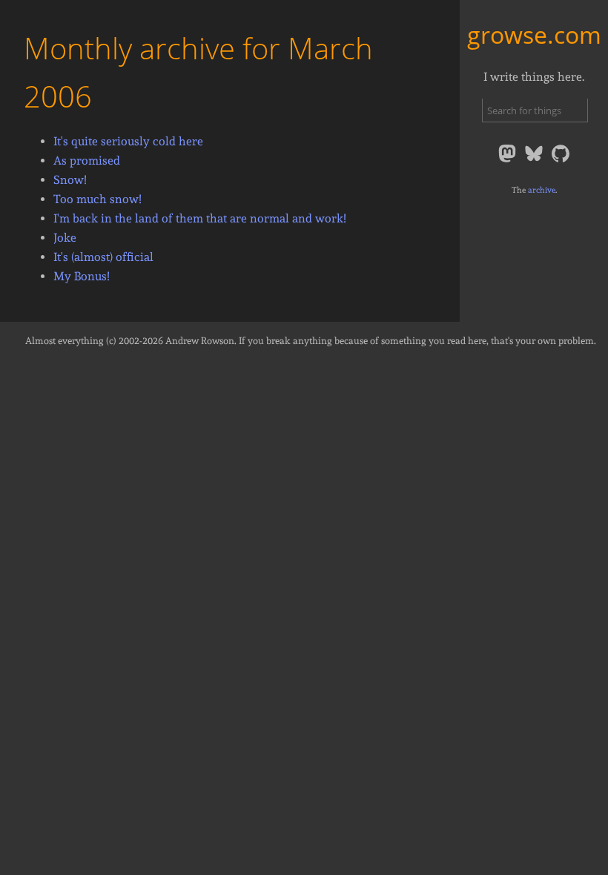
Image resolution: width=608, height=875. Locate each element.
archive (541, 190)
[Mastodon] (508, 161)
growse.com (534, 34)
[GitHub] (560, 161)
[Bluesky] (535, 161)
